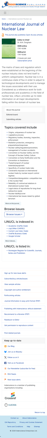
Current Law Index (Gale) (18, 231)
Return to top (40, 412)
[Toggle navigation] (5, 13)
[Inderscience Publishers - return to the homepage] (23, 4)
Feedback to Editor (11, 320)
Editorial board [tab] (12, 115)
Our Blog (11, 346)
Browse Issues (13, 214)
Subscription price (24, 61)
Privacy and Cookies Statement (31, 422)
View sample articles (12, 284)
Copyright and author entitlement (17, 290)
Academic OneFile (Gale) (18, 226)
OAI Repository (10, 422)
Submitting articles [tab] (13, 119)
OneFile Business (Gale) (17, 233)
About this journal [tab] (13, 110)
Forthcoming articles (12, 295)
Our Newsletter (14, 368)
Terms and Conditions (15, 426)
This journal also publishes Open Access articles (24, 35)
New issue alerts (14, 380)
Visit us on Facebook (16, 363)
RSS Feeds (12, 374)
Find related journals (12, 333)
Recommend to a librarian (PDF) (16, 314)
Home (4, 19)
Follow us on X (13, 357)
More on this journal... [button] (12, 203)
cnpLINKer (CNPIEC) (16, 228)
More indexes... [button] (10, 241)
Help (28, 426)
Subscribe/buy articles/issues (15, 279)
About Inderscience (29, 418)
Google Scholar (14, 236)
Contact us (15, 418)
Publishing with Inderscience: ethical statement (22, 309)
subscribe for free (28, 368)
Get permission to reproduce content (18, 325)
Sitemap (37, 426)
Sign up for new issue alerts (15, 273)
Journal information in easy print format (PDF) (22, 301)
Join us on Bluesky (15, 352)
